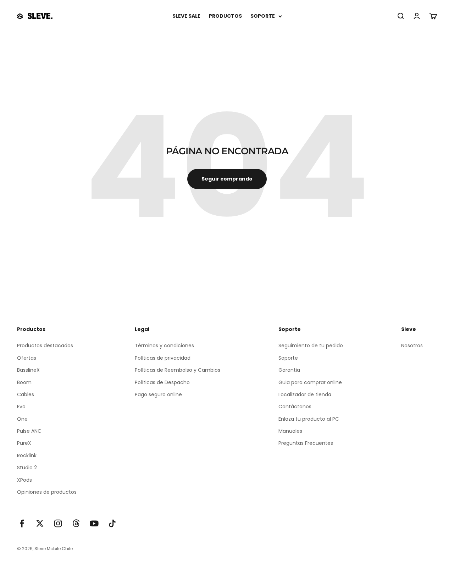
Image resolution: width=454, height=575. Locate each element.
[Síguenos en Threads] (76, 523)
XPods (24, 479)
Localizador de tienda (304, 394)
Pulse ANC (29, 431)
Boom (24, 382)
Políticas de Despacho (162, 382)
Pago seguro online (158, 394)
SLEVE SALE (186, 16)
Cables (25, 394)
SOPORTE (262, 16)
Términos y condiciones (164, 345)
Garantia (289, 370)
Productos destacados (45, 345)
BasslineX (28, 370)
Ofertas (26, 357)
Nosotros (412, 345)
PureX (24, 443)
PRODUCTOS (225, 16)
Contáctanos (294, 406)
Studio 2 (27, 467)
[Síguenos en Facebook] (22, 523)
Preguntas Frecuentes (305, 443)
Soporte (288, 357)
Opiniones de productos (47, 492)
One (22, 418)
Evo (21, 406)
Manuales (290, 431)
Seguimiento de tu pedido (310, 345)
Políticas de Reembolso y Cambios (177, 370)
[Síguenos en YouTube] (94, 523)
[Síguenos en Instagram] (58, 523)
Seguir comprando (227, 178)
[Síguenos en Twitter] (40, 523)
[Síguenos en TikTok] (112, 523)
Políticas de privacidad (162, 357)
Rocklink (27, 455)
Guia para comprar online (310, 382)
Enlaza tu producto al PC (308, 418)
